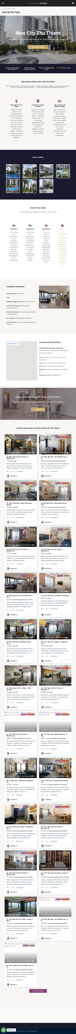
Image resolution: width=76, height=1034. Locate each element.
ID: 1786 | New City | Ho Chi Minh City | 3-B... (54, 457)
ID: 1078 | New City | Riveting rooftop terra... (18, 642)
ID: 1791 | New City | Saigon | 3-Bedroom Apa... (19, 827)
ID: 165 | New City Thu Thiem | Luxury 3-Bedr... (19, 920)
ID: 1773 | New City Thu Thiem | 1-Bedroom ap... (17, 735)
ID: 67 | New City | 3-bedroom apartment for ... (54, 781)
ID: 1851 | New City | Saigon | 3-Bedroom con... (54, 642)
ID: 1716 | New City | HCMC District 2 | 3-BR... (54, 735)
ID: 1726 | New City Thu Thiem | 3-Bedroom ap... (17, 873)
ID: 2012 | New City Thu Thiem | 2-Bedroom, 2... (17, 550)
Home (2, 9)
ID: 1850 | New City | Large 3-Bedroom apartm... (19, 504)
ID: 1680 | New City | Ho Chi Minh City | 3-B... (54, 920)
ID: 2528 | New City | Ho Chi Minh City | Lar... (19, 596)
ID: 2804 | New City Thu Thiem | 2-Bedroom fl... (17, 457)
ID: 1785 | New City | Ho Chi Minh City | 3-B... (19, 966)
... (32, 468)
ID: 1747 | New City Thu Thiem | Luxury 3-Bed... (54, 873)
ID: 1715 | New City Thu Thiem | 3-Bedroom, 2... (52, 689)
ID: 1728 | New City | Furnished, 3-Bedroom (55, 595)
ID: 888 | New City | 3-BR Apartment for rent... (54, 504)
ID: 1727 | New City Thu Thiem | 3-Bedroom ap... (52, 827)
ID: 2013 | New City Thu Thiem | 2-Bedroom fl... (52, 550)
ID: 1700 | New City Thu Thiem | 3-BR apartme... (18, 689)
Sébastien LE (13, 476)
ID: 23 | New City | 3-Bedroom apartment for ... (19, 781)
